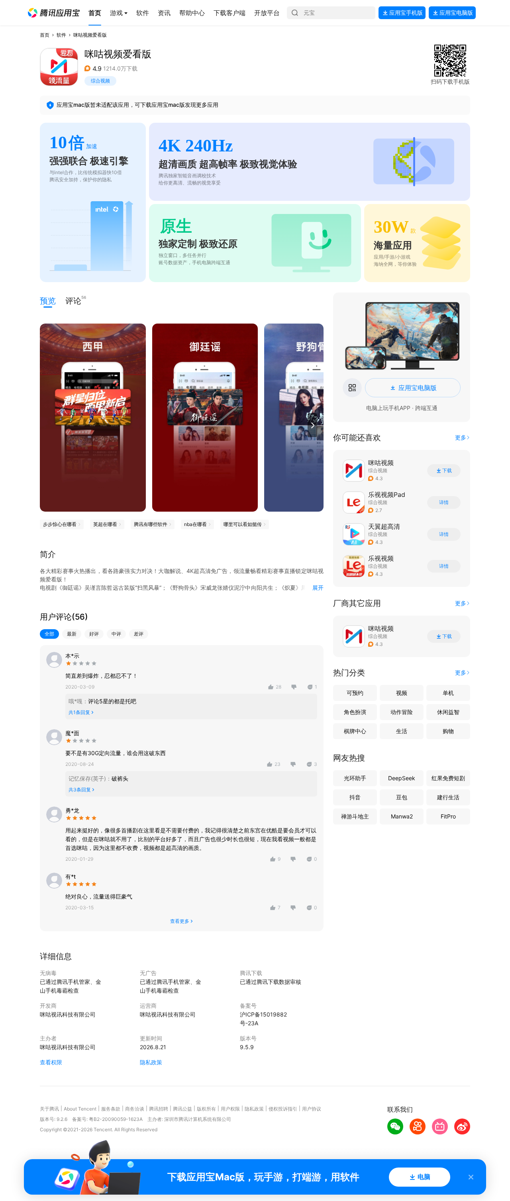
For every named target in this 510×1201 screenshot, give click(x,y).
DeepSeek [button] (401, 778)
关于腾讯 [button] (49, 1109)
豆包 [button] (401, 797)
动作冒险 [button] (401, 711)
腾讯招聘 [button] (158, 1109)
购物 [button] (448, 731)
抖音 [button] (355, 797)
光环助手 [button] (355, 778)
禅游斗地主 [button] (355, 816)
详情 (444, 502)
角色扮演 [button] (355, 711)
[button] (54, 13)
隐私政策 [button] (151, 1062)
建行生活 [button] (448, 797)
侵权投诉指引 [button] (283, 1109)
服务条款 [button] (110, 1109)
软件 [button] (61, 35)
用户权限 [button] (230, 1109)
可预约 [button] (355, 692)
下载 (447, 470)
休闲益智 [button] (448, 711)
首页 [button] (44, 35)
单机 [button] (448, 692)
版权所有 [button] (206, 1109)
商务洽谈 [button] (134, 1109)
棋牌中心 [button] (355, 731)
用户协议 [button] (311, 1109)
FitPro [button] (448, 816)
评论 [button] (73, 300)
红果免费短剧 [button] (448, 778)
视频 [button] (401, 692)
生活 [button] (401, 731)
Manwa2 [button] (402, 816)
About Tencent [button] (80, 1109)
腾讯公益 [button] (182, 1109)
